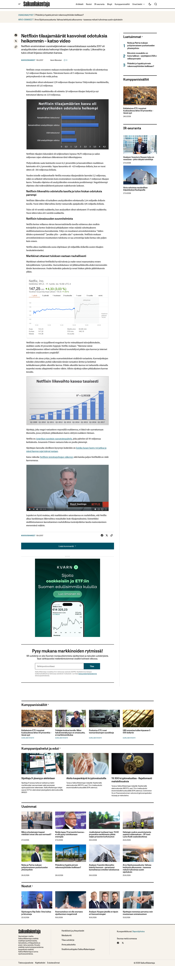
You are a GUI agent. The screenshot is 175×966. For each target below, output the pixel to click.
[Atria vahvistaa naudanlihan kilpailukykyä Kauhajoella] (140, 175)
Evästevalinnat (53, 962)
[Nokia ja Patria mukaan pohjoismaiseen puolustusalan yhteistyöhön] (36, 853)
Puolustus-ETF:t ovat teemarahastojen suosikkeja (101, 731)
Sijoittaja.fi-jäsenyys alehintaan (38, 778)
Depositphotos (138, 931)
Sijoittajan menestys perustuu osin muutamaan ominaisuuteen (138, 912)
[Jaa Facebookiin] (16, 35)
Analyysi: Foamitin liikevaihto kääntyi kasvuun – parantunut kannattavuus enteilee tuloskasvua (104, 867)
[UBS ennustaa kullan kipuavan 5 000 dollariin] (138, 718)
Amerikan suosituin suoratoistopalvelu (54, 439)
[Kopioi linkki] (16, 47)
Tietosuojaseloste (25, 962)
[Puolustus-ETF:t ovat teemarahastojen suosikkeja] (104, 718)
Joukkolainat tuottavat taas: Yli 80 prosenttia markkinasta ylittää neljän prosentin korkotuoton (104, 834)
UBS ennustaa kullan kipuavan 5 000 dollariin (136, 731)
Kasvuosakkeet (28, 60)
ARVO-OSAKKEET (25, 19)
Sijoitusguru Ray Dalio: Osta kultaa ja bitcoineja (36, 912)
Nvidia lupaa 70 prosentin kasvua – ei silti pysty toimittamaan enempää (70, 834)
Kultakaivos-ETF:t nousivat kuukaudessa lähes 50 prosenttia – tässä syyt (138, 110)
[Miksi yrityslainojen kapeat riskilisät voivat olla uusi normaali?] (36, 820)
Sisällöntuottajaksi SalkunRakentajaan (78, 949)
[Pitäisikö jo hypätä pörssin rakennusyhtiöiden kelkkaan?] (70, 853)
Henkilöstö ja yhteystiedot (73, 930)
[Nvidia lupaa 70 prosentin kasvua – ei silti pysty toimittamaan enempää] (70, 820)
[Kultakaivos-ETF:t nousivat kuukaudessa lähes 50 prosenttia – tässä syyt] (140, 95)
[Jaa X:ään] (16, 41)
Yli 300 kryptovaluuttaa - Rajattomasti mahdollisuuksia (131, 779)
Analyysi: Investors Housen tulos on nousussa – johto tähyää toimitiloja (138, 158)
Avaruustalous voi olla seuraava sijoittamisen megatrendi (69, 912)
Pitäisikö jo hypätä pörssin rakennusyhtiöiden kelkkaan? (59, 14)
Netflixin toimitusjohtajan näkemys (56, 457)
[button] (19, 4)
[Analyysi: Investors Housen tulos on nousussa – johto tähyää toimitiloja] (140, 144)
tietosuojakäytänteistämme (87, 673)
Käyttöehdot (40, 962)
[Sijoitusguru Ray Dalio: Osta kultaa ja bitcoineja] (36, 900)
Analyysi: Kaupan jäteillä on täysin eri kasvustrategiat (103, 912)
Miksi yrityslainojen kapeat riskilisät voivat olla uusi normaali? (36, 833)
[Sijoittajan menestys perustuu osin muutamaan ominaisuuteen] (138, 900)
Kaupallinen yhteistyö (27, 737)
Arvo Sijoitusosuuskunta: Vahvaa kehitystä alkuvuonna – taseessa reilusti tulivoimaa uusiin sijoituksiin (79, 19)
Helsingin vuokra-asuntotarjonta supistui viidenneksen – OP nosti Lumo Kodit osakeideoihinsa (137, 834)
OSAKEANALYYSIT (26, 14)
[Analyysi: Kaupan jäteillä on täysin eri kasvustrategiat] (104, 900)
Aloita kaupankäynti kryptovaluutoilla (86, 778)
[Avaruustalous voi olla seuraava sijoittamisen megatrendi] (70, 900)
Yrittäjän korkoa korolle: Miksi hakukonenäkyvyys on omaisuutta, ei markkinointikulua (70, 732)
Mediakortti (67, 935)
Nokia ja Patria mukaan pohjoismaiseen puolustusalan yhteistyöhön (141, 45)
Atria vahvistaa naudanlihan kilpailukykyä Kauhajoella (135, 188)
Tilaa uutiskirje (68, 939)
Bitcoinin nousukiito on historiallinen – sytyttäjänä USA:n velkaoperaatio (142, 55)
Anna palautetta (69, 944)
